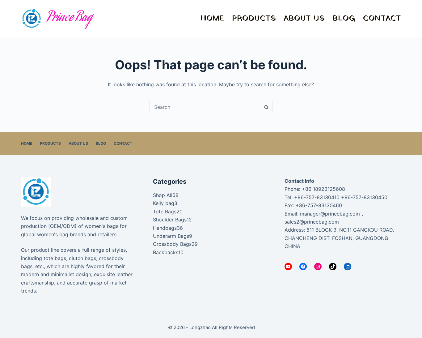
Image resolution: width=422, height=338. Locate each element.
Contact (382, 18)
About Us (304, 18)
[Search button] (266, 107)
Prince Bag (69, 18)
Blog (343, 18)
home (212, 18)
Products (254, 18)
